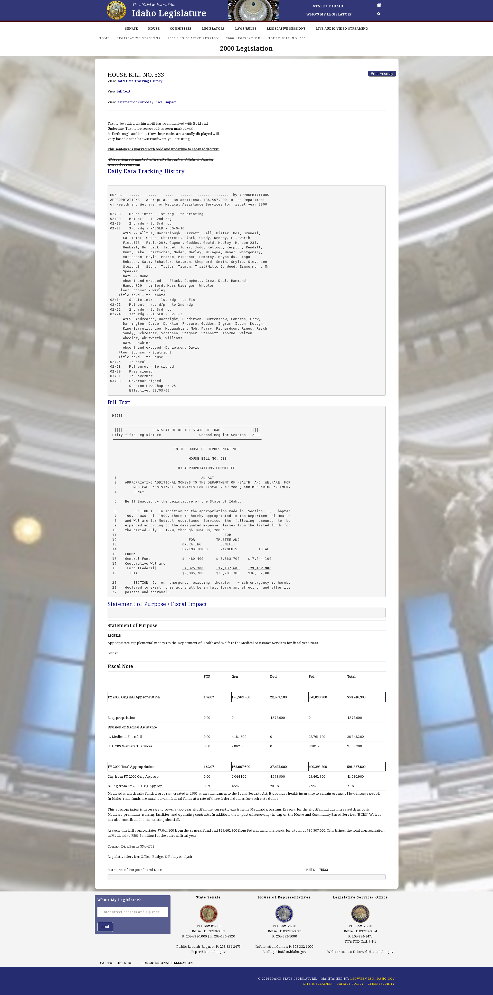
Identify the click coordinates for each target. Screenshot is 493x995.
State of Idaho (329, 6)
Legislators (213, 28)
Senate (131, 28)
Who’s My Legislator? (329, 14)
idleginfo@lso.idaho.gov (286, 951)
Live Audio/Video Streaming (342, 28)
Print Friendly (382, 73)
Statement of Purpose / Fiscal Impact (146, 102)
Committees (181, 28)
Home (104, 38)
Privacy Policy (350, 983)
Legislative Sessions (286, 28)
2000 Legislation (243, 38)
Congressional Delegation (167, 963)
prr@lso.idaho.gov (210, 951)
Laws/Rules (246, 28)
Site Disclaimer (318, 983)
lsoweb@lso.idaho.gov (375, 951)
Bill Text (123, 91)
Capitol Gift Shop (117, 963)
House (154, 28)
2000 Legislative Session (193, 38)
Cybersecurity (381, 983)
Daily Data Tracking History (139, 81)
